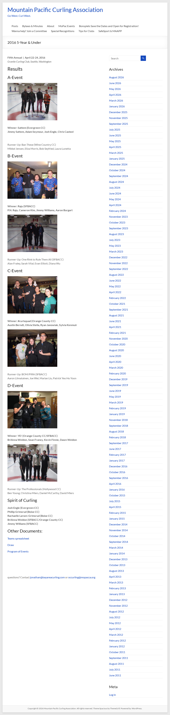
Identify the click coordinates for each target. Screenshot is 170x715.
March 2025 (116, 152)
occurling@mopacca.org (81, 577)
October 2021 (117, 303)
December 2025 (118, 112)
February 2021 (117, 332)
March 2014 (116, 547)
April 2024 (115, 205)
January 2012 (117, 646)
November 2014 (118, 530)
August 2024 (116, 181)
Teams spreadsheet (18, 538)
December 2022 (118, 257)
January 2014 (117, 553)
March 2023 (116, 251)
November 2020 (118, 338)
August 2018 (116, 431)
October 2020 (117, 344)
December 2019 (118, 379)
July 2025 (114, 129)
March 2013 (116, 582)
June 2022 (115, 280)
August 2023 (116, 234)
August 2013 (116, 570)
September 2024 (118, 176)
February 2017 (117, 454)
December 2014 (118, 524)
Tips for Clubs (86, 31)
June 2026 (115, 83)
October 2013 (117, 565)
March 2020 (116, 367)
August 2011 (116, 663)
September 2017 (118, 443)
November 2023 (118, 216)
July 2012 (114, 617)
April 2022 (115, 292)
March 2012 (116, 634)
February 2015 (117, 512)
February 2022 (117, 297)
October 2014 (117, 535)
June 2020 (115, 355)
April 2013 (115, 576)
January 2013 (117, 594)
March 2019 (116, 402)
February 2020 (117, 373)
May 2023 (115, 245)
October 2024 (117, 170)
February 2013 (117, 588)
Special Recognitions (62, 31)
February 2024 (117, 210)
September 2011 (118, 657)
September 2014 (118, 541)
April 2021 (115, 326)
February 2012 (117, 640)
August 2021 (116, 315)
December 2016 (118, 466)
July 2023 (114, 239)
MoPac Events (66, 26)
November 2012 (118, 605)
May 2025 (115, 141)
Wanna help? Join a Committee (29, 31)
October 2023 (117, 222)
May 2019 (115, 396)
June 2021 (115, 321)
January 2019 (117, 414)
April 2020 (115, 361)
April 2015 (115, 506)
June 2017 (115, 448)
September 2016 (118, 477)
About (50, 26)
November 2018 (118, 419)
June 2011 (115, 675)
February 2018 (117, 437)
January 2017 (117, 460)
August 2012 (116, 611)
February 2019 (117, 408)
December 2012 (118, 599)
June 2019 (115, 390)
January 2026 (117, 106)
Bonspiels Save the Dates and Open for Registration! (109, 26)
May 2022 (115, 286)
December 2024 (118, 164)
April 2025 (115, 146)
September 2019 (118, 385)
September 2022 (118, 268)
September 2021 (118, 309)
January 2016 (117, 489)
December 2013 (118, 559)
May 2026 (115, 88)
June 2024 (115, 193)
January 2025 (117, 158)
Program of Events (18, 551)
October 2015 (117, 495)
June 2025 (115, 135)
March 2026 (116, 100)
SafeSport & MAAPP (110, 31)
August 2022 (116, 274)
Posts (15, 26)
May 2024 (115, 199)
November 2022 (118, 263)
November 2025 (118, 117)
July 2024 (114, 187)
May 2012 (115, 623)
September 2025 (118, 123)
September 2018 (118, 425)
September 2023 (118, 228)
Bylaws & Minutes (32, 26)
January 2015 (117, 518)
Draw (10, 544)
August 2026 (116, 77)
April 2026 (115, 94)
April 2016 (115, 483)
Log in (112, 694)
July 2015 (114, 501)
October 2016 (117, 472)
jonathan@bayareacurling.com (47, 577)
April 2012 (115, 628)
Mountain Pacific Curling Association (55, 9)
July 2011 (114, 669)
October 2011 (117, 652)
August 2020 (116, 350)
